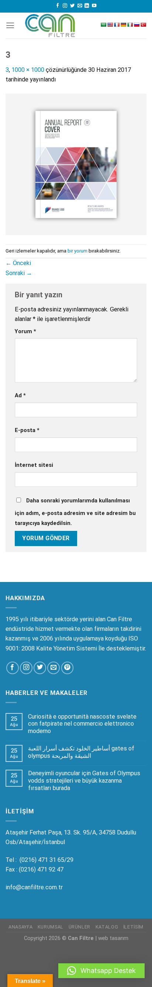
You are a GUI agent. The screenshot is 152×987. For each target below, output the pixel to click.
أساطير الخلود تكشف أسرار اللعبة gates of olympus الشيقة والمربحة (81, 752)
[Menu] (10, 25)
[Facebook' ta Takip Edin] (57, 6)
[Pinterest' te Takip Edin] (67, 668)
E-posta (27, 430)
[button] (101, 970)
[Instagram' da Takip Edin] (65, 6)
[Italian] (130, 24)
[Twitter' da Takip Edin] (72, 6)
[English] (110, 24)
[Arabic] (104, 24)
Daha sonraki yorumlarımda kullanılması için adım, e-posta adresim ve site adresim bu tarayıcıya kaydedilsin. (75, 511)
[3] (76, 163)
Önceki (18, 263)
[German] (124, 24)
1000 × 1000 (27, 69)
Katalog (107, 927)
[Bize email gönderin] (79, 6)
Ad (20, 395)
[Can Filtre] (50, 26)
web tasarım (113, 938)
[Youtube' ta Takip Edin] (94, 6)
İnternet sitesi (34, 465)
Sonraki (19, 273)
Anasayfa (20, 927)
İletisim (133, 927)
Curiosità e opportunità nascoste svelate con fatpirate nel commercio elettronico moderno (82, 724)
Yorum (25, 331)
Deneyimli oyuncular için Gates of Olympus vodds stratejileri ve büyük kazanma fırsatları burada (84, 781)
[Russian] (137, 24)
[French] (117, 24)
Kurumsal (50, 927)
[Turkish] (143, 24)
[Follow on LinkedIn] (86, 6)
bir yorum (77, 251)
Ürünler (79, 927)
